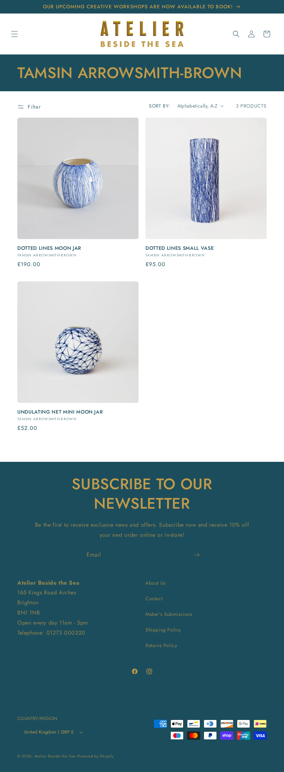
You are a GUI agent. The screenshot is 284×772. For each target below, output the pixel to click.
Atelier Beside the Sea (55, 756)
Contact (153, 598)
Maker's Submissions (168, 614)
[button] (14, 34)
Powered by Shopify (95, 756)
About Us (155, 582)
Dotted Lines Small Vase (179, 248)
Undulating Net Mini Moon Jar (60, 412)
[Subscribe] (196, 555)
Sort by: (159, 105)
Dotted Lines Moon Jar (49, 248)
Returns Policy (161, 645)
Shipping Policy (163, 629)
